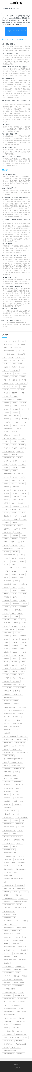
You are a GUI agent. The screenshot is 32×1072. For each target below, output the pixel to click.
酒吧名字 (24, 658)
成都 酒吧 (21, 483)
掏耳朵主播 (16, 704)
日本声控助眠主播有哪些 (10, 1008)
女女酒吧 (6, 593)
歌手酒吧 (15, 406)
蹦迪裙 (21, 499)
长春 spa (15, 522)
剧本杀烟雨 (15, 412)
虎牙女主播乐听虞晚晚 (16, 762)
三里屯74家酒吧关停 (21, 383)
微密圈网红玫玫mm (21, 869)
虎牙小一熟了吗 (18, 694)
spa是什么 (6, 616)
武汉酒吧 (6, 639)
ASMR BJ (15, 963)
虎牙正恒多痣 (7, 704)
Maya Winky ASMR (9, 849)
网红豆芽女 (6, 681)
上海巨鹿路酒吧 (7, 373)
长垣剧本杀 (6, 597)
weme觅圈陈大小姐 (9, 752)
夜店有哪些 (23, 635)
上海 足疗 (6, 606)
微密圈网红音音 (23, 959)
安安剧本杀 (21, 542)
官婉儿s (16, 729)
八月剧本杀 (6, 406)
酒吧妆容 (6, 665)
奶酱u (5, 882)
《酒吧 (17, 567)
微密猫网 (6, 765)
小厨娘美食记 (19, 785)
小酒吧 (22, 393)
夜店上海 (6, 587)
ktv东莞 (6, 448)
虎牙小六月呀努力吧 (9, 888)
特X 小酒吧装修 (7, 580)
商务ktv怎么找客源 (9, 451)
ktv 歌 (24, 422)
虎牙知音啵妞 (7, 801)
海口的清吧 (6, 551)
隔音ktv (6, 464)
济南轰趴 (15, 635)
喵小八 (21, 992)
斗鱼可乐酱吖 (21, 1002)
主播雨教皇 (16, 976)
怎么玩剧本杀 (21, 503)
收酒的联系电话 (7, 632)
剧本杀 (14, 341)
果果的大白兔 (7, 982)
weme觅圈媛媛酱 (8, 788)
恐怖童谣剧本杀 (23, 584)
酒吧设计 (22, 600)
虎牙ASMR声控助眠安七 (10, 898)
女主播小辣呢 (19, 823)
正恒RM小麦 (21, 862)
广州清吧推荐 (23, 493)
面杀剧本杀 (6, 409)
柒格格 (5, 347)
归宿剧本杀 (24, 639)
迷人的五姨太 (21, 354)
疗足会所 (6, 512)
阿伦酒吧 (22, 376)
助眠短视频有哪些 (8, 966)
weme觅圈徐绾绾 (17, 895)
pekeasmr (7, 985)
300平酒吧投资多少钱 (9, 629)
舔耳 (23, 820)
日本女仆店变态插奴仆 (17, 610)
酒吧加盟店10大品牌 (15, 509)
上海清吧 (6, 574)
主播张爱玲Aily (8, 742)
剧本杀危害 (24, 409)
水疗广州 (22, 597)
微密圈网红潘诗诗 (8, 817)
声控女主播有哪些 (17, 985)
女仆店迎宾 (17, 632)
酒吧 (5, 380)
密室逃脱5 (14, 577)
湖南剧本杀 (14, 454)
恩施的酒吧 (14, 376)
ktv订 (22, 441)
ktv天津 (14, 593)
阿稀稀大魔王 (15, 846)
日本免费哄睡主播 (8, 1044)
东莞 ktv (25, 496)
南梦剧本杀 (15, 551)
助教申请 (14, 561)
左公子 (22, 801)
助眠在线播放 (7, 781)
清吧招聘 (6, 467)
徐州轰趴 (24, 623)
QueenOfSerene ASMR (10, 810)
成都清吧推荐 (16, 506)
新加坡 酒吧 (14, 367)
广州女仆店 (6, 590)
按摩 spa (21, 574)
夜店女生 (25, 603)
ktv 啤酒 (25, 571)
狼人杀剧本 (23, 402)
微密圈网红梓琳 (18, 781)
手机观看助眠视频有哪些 (10, 856)
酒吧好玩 (6, 671)
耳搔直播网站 (7, 729)
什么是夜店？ (7, 124)
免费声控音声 (7, 901)
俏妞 (5, 710)
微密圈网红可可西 (16, 749)
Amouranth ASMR (15, 347)
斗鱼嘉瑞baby (7, 804)
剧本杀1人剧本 (7, 415)
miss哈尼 (21, 746)
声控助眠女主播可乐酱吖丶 (10, 775)
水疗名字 (25, 461)
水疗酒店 (14, 655)
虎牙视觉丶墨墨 (7, 859)
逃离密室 (6, 499)
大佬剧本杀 (6, 412)
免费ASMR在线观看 (9, 1011)
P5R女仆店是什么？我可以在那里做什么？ (15, 67)
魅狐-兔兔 (6, 846)
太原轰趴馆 (22, 558)
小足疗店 (6, 558)
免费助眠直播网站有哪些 (10, 992)
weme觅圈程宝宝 (21, 950)
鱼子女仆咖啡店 (15, 645)
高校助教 (14, 558)
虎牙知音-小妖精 (22, 998)
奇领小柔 (18, 937)
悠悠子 (15, 956)
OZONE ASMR (13, 882)
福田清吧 (6, 648)
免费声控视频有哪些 (9, 927)
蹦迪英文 (22, 577)
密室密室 (6, 483)
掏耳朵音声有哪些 (17, 363)
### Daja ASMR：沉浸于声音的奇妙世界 (14, 255)
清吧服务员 (6, 658)
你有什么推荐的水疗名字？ (11, 147)
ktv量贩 (6, 393)
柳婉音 (5, 726)
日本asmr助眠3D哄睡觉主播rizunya (13, 759)
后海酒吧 (14, 480)
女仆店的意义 (15, 661)
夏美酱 (17, 972)
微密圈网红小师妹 (8, 934)
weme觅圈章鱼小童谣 (9, 862)
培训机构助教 (23, 606)
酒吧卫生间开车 (15, 571)
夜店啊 (22, 648)
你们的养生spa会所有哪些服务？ (12, 320)
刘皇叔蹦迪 (6, 635)
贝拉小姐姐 (6, 891)
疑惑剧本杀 (6, 516)
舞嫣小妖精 (6, 820)
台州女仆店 (23, 665)
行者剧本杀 (21, 389)
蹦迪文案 (6, 503)
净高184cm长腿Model (10, 1018)
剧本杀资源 (6, 600)
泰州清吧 (16, 435)
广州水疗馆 (6, 441)
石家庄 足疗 (20, 548)
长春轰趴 (6, 454)
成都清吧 (19, 457)
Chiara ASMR (17, 733)
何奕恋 (5, 1037)
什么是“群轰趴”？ (8, 244)
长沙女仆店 (15, 658)
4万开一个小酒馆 (8, 567)
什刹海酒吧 (6, 402)
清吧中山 (14, 483)
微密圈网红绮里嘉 (8, 823)
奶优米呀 (6, 943)
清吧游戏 (14, 464)
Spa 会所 (15, 516)
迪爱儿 (5, 1005)
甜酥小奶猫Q (20, 1053)
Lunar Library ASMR (19, 908)
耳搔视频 (24, 976)
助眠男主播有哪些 (8, 1021)
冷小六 (25, 350)
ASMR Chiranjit (8, 865)
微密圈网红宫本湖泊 (9, 911)
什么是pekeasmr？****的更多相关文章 (15, 39)
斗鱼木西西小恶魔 (8, 344)
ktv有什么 (14, 448)
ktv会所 (21, 555)
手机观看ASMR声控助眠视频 (11, 700)
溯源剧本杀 (15, 431)
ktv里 (5, 509)
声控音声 (25, 1037)
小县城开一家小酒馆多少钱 (19, 490)
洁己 (5, 357)
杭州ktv (6, 661)
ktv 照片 (16, 415)
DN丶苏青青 (7, 341)
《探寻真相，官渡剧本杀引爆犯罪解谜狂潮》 (16, 197)
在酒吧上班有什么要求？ (10, 277)
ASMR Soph (7, 953)
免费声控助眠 (7, 720)
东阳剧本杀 (23, 642)
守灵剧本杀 (24, 418)
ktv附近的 (15, 418)
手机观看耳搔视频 (8, 972)
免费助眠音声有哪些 (9, 697)
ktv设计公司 (7, 623)
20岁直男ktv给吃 (8, 383)
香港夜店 (6, 538)
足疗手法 (15, 597)
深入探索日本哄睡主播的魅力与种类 (13, 286)
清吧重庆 (22, 477)
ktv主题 (24, 386)
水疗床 (24, 567)
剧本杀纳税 (23, 516)
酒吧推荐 (20, 474)
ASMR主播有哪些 (18, 720)
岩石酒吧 (23, 367)
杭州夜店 (14, 668)
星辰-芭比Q (6, 895)
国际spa (21, 655)
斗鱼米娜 (18, 934)
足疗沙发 (14, 564)
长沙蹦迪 (22, 467)
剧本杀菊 (12, 360)
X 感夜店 (14, 444)
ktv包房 (6, 642)
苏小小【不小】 (23, 898)
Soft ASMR (24, 963)
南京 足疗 (22, 671)
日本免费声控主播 (8, 785)
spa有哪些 (14, 648)
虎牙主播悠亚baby (8, 885)
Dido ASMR (7, 723)
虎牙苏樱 (18, 788)
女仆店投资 (6, 506)
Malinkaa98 (17, 969)
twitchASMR (15, 1027)
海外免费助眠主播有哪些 (10, 1050)
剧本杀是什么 (7, 422)
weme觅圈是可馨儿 (9, 1031)
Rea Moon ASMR (8, 755)
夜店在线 (14, 512)
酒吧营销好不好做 (8, 428)
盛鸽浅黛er (18, 804)
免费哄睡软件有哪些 (21, 739)
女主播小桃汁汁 (7, 797)
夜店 (15, 619)
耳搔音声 (6, 746)
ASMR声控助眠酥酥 (21, 1034)
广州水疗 (22, 626)
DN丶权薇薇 (7, 363)
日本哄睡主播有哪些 (9, 950)
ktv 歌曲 (6, 668)
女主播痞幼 (14, 833)
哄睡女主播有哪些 (14, 1037)
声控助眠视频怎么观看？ (10, 707)
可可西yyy (6, 1024)
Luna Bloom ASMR (19, 982)
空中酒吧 (25, 373)
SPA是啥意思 (16, 603)
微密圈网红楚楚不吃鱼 (9, 917)
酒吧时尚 (6, 370)
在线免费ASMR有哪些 (15, 1005)
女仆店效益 (6, 603)
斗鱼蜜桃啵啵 (7, 768)
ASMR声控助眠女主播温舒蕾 (16, 710)
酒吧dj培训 (14, 665)
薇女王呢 (6, 1027)
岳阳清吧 (15, 493)
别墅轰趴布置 (21, 629)
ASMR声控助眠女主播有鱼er (11, 872)
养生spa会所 (15, 639)
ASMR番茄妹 (16, 681)
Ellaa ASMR (7, 969)
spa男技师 (6, 477)
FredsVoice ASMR (9, 827)
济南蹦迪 (6, 626)
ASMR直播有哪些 (8, 1034)
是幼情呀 (6, 749)
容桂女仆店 (6, 535)
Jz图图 (5, 762)
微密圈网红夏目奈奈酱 (9, 1014)
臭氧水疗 (15, 590)
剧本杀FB (20, 360)
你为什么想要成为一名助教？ (11, 53)
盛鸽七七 (19, 1031)
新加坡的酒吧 (15, 370)
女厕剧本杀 (19, 428)
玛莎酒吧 (6, 376)
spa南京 (6, 655)
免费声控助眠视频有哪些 (10, 684)
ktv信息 (24, 380)
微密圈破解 (21, 1018)
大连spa (15, 600)
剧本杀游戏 (6, 493)
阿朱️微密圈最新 (21, 888)
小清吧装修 (14, 545)
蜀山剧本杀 (6, 396)
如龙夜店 (6, 480)
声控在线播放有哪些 (21, 1044)
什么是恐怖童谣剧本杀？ (10, 134)
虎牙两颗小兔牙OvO (9, 78)
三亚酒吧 (15, 652)
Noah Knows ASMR (9, 998)
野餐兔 (16, 691)
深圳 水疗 (17, 461)
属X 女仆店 (14, 626)
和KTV (20, 525)
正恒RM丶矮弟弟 (8, 875)
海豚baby (20, 713)
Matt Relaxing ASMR (10, 736)
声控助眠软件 (7, 694)
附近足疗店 (20, 451)
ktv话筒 (14, 470)
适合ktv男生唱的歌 (9, 399)
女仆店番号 (22, 464)
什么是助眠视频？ (14, 726)
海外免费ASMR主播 (19, 768)
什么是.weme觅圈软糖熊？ (11, 309)
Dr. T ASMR (16, 794)
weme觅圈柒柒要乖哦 (9, 989)
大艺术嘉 (22, 341)
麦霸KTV (6, 577)
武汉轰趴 (6, 610)
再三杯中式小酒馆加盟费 (10, 438)
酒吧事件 (22, 590)
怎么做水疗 (22, 512)
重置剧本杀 (6, 425)
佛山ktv (6, 386)
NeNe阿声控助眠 (17, 1024)
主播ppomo (7, 908)
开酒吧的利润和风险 (9, 457)
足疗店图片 (17, 532)
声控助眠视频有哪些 (9, 814)
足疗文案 (14, 674)
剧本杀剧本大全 (7, 461)
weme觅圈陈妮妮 (21, 1011)
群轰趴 (23, 661)
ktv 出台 (25, 645)
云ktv (13, 389)
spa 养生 (24, 529)
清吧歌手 (6, 545)
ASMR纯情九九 (20, 357)
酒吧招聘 (25, 506)
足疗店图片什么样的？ (9, 44)
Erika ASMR (16, 716)
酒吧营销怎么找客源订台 (10, 584)
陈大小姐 (14, 746)
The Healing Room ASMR (11, 778)
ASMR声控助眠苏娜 (9, 904)
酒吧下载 (6, 645)
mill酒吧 (17, 373)
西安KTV (6, 564)
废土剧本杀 (15, 616)
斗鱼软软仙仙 (7, 733)
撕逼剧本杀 (6, 486)
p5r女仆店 (23, 652)
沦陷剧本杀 (14, 467)
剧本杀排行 (20, 399)
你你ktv (16, 529)
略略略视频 (6, 794)
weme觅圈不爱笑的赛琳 (10, 914)
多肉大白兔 (12, 1002)
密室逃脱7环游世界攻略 (9, 555)
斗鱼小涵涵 (24, 891)
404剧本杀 (6, 431)
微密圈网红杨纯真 (16, 765)
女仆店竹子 (22, 438)
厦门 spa (6, 561)
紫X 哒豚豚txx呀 (19, 995)
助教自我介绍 (16, 496)
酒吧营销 (14, 499)
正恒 (19, 350)
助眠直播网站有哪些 (9, 843)
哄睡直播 (6, 930)
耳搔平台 (19, 814)
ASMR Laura (23, 736)
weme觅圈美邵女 (20, 344)
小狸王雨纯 (19, 865)
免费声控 (6, 833)
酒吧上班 (6, 367)
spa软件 (14, 574)
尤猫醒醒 (21, 856)
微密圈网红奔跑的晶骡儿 (10, 853)
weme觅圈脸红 (8, 791)
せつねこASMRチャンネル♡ (11, 921)
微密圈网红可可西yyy (9, 830)
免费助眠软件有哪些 (20, 742)
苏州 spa (21, 619)
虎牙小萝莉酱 (7, 956)
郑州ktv (6, 389)
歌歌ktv (15, 425)
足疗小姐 (14, 606)
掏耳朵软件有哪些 (8, 937)
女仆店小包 (14, 642)
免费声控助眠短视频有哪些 (20, 901)
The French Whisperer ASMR (12, 836)
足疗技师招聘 (22, 593)
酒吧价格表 (14, 393)
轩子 (25, 937)
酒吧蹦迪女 (6, 496)
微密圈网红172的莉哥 (9, 350)
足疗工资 (16, 623)
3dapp (19, 904)
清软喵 (5, 360)
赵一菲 (26, 969)
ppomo (21, 1008)
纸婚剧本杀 (6, 418)
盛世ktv (21, 480)
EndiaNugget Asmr (9, 924)
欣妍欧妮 (6, 1047)
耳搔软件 (19, 843)
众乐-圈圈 (23, 921)
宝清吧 (16, 580)
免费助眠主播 (7, 840)
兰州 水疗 (22, 538)
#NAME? (6, 613)
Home (16, 1064)
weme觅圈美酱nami (21, 817)
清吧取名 (21, 587)
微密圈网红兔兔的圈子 (9, 946)
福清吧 (13, 613)
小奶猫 (11, 357)
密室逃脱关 (6, 490)
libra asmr (21, 827)
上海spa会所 (7, 619)
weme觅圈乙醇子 (8, 739)
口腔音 (16, 772)
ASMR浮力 (6, 678)
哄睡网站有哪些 (7, 772)
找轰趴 (13, 503)
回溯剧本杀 (6, 522)
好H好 (14, 678)
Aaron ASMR (7, 687)
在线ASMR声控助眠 (19, 687)
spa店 (5, 542)
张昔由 (15, 801)
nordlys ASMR (8, 1040)
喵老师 (20, 830)
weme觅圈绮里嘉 (19, 859)
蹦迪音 (21, 674)
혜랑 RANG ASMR (20, 1021)
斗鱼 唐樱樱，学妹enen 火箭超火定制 (13, 878)
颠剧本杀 (22, 561)
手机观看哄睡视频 (21, 927)
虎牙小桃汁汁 (22, 707)
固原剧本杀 (14, 538)
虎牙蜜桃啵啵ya (20, 966)
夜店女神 (24, 519)
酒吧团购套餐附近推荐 (9, 474)
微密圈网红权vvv (16, 930)
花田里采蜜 (6, 963)
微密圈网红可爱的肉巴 (9, 713)
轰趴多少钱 (23, 448)
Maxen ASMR (22, 946)
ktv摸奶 (15, 396)
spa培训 (15, 477)
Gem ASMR (7, 976)
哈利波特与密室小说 (9, 548)
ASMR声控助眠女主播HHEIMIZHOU (13, 979)
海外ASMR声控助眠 (9, 1053)
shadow (17, 791)
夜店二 (20, 613)
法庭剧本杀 (15, 535)
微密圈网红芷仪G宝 (18, 940)
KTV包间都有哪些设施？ (10, 188)
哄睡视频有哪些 (15, 943)
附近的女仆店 (7, 529)
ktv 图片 (16, 422)
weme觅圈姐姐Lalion (20, 953)
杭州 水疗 (6, 470)
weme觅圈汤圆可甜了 (9, 354)
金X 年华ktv (15, 386)
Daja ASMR (20, 885)
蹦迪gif (24, 535)
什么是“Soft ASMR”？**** (10, 174)
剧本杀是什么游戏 (13, 380)
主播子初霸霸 (19, 1040)
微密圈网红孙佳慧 (8, 869)
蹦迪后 (22, 545)
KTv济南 (6, 674)
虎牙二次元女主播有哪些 (10, 959)
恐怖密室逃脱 (16, 486)
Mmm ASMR (7, 716)
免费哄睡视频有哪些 (19, 840)
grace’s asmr (16, 1047)
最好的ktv (14, 671)
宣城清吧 (14, 587)
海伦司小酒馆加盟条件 (9, 525)
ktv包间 (15, 441)
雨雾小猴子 (15, 891)
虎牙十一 (21, 684)
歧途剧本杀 (23, 406)
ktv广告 (6, 571)
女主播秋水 (15, 820)
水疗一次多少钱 (7, 532)
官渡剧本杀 (6, 652)
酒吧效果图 (15, 409)
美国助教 (22, 668)
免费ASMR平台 (7, 807)
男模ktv (22, 425)
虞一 (5, 1002)
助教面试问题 (7, 435)
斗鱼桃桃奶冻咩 (7, 691)
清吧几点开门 (7, 519)
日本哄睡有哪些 (7, 995)
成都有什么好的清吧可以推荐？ (12, 157)
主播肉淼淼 (21, 678)
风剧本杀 (16, 519)
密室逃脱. (21, 444)
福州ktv (12, 542)
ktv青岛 (6, 444)
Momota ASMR (17, 723)
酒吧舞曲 (15, 402)
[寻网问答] (16, 3)
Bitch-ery (7, 940)
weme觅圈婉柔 (19, 797)
